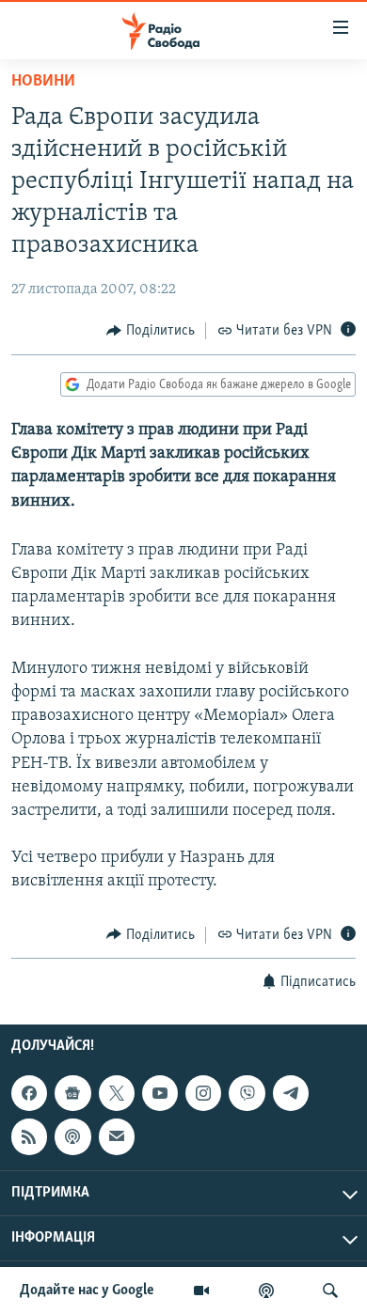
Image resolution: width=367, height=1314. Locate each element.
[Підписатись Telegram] (291, 1093)
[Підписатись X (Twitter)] (117, 1093)
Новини (43, 81)
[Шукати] (330, 1290)
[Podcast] (72, 1136)
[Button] (150, 331)
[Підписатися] (117, 1136)
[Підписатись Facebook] (29, 1093)
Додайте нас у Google (87, 1290)
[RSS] (29, 1136)
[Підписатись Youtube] (160, 1093)
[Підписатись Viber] (246, 1093)
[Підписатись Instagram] (203, 1093)
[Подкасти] (266, 1290)
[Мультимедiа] (201, 1290)
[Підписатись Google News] (72, 1093)
